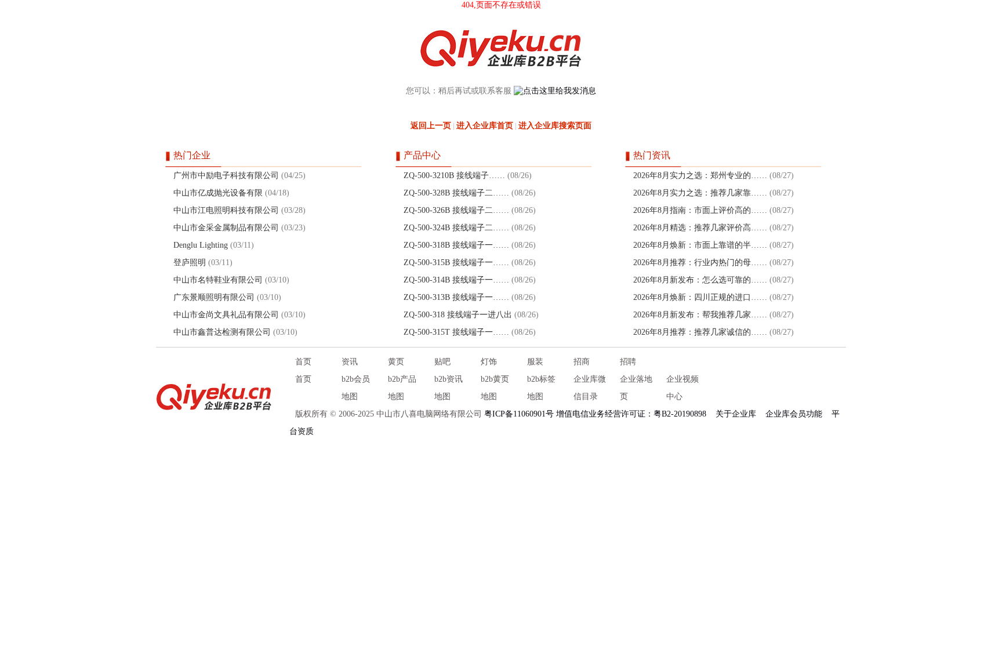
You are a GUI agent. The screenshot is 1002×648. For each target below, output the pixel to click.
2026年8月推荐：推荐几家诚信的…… (700, 332)
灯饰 (489, 361)
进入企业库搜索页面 (554, 125)
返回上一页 (431, 125)
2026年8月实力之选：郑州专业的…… (700, 175)
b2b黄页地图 (495, 388)
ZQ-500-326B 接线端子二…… (456, 210)
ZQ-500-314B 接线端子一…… (456, 280)
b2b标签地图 (541, 388)
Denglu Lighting (200, 245)
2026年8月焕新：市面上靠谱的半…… (700, 245)
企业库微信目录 (589, 388)
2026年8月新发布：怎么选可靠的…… (700, 280)
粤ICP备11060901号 (519, 414)
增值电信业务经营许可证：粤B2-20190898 (631, 414)
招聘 (628, 361)
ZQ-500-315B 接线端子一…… (456, 262)
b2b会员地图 (356, 388)
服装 (535, 361)
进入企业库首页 (484, 125)
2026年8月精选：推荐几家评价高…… (700, 227)
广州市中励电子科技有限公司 (226, 175)
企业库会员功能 (793, 414)
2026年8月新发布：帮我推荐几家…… (700, 314)
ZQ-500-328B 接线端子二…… (456, 193)
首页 (303, 361)
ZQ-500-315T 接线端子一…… (456, 332)
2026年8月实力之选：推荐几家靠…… (700, 193)
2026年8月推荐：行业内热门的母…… (700, 262)
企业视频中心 (682, 388)
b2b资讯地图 (448, 388)
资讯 (350, 361)
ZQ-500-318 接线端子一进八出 (458, 314)
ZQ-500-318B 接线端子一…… (456, 245)
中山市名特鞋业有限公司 (218, 280)
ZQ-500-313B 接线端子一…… (456, 297)
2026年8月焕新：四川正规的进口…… (700, 297)
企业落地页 (636, 388)
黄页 (396, 361)
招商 (581, 361)
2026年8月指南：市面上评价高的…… (700, 210)
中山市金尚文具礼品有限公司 (226, 314)
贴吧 (442, 361)
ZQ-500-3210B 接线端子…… (454, 175)
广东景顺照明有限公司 (214, 297)
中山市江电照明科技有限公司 (226, 210)
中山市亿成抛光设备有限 (218, 193)
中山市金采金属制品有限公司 (226, 227)
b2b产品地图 (402, 388)
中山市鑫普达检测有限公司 (222, 332)
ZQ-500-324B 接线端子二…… (456, 227)
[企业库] (214, 396)
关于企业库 (736, 414)
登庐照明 (189, 262)
